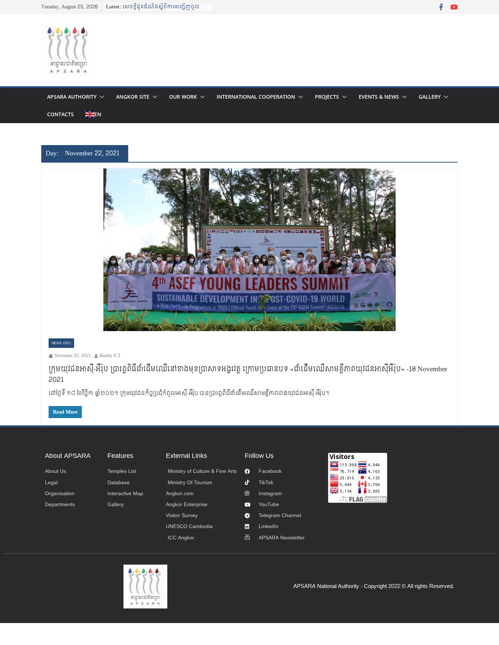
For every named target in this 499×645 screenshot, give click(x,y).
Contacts (60, 114)
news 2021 (61, 343)
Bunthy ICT (110, 355)
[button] (100, 97)
